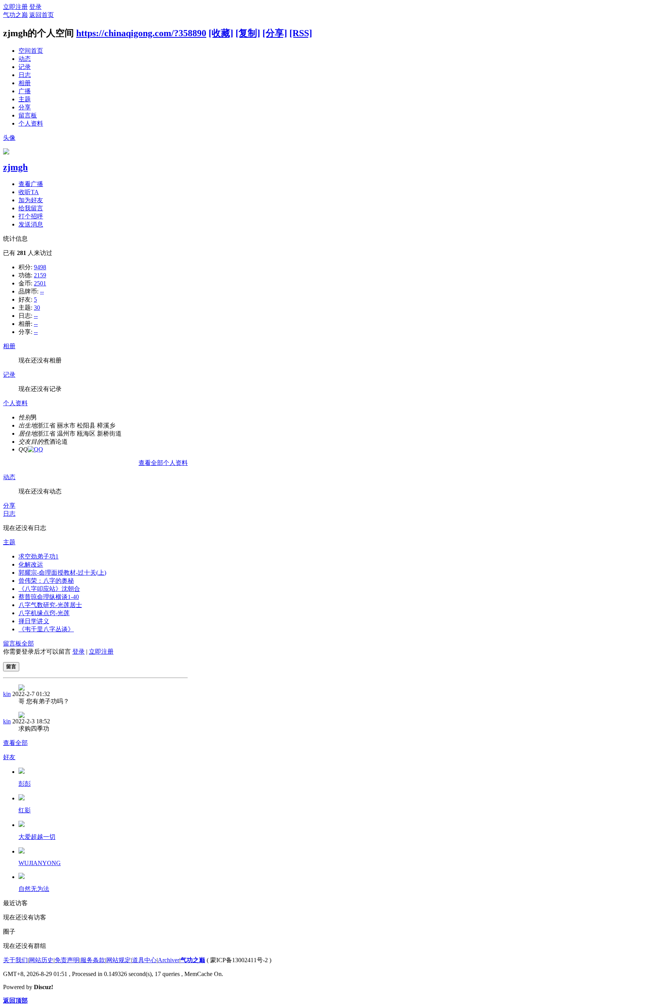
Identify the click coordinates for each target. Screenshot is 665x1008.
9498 (40, 267)
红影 (24, 810)
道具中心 (144, 960)
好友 (9, 757)
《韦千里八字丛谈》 (46, 629)
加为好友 (30, 200)
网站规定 (118, 960)
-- (42, 291)
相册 (24, 83)
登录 (35, 6)
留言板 (27, 115)
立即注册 (15, 6)
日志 (24, 75)
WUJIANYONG (39, 863)
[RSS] (300, 33)
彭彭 (24, 783)
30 (37, 307)
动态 (24, 58)
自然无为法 (33, 889)
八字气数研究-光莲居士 (50, 605)
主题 (24, 99)
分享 (24, 107)
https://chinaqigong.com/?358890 (141, 33)
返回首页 (41, 15)
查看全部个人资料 (163, 463)
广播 (24, 91)
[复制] (248, 33)
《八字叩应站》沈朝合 (49, 588)
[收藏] (221, 33)
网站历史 (41, 960)
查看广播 (30, 184)
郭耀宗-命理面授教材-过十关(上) (62, 572)
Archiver (168, 960)
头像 (9, 137)
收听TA (28, 192)
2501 (40, 283)
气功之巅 (15, 15)
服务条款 (92, 960)
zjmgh (15, 167)
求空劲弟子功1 (38, 556)
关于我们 (15, 960)
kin (7, 694)
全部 (28, 643)
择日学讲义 (33, 621)
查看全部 (15, 743)
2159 (40, 275)
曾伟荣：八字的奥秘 (46, 580)
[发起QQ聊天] (35, 449)
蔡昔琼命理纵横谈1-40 (48, 597)
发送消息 (30, 224)
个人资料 (30, 123)
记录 (24, 67)
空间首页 (30, 50)
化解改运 (30, 564)
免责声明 (67, 960)
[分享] (274, 33)
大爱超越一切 (36, 837)
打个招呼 (30, 216)
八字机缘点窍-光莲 (44, 613)
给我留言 (30, 208)
